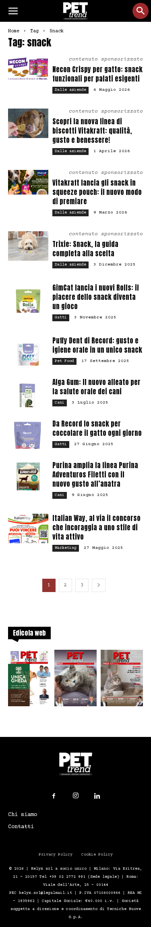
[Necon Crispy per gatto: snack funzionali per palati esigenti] (28, 68)
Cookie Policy (97, 854)
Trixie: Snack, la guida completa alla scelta (85, 249)
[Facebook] (54, 796)
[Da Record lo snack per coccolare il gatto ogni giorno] (28, 434)
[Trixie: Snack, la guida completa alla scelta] (28, 246)
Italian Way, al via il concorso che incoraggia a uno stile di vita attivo (96, 527)
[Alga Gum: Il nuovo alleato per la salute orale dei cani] (28, 392)
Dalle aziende (70, 90)
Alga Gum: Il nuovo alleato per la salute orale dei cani (96, 387)
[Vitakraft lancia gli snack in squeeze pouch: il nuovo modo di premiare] (28, 182)
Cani (59, 402)
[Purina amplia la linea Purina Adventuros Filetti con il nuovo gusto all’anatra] (28, 475)
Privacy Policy (55, 854)
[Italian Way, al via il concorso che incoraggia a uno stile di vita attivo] (28, 528)
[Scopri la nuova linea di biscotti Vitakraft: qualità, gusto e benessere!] (28, 123)
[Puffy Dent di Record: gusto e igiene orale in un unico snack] (28, 351)
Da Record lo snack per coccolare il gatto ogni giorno (97, 428)
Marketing (66, 548)
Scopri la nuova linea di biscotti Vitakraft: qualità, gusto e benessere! (92, 130)
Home (13, 31)
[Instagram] (76, 796)
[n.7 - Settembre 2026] (29, 680)
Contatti (21, 827)
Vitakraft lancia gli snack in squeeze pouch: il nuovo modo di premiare (97, 192)
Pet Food (64, 361)
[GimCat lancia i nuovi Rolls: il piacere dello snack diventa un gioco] (28, 298)
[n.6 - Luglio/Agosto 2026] (75, 680)
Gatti (61, 317)
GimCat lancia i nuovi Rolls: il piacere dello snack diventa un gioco (95, 297)
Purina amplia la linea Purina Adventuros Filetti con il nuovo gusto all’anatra (95, 474)
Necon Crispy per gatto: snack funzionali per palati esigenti (97, 74)
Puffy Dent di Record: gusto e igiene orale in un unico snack (97, 345)
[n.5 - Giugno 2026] (122, 680)
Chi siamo (22, 815)
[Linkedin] (97, 796)
